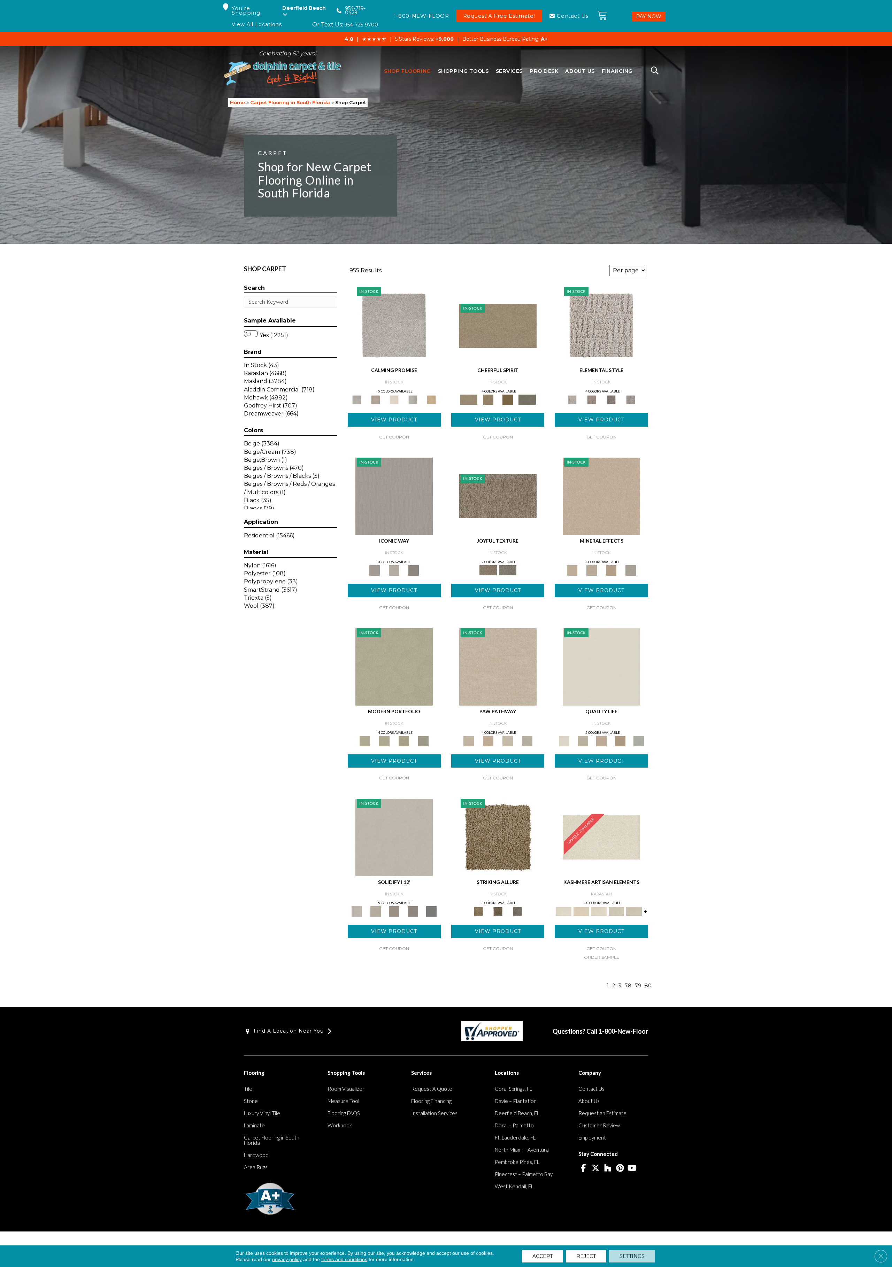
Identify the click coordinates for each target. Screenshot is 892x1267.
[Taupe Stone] (431, 911)
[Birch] (630, 570)
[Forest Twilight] (507, 570)
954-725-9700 (361, 25)
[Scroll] (601, 740)
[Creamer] (599, 911)
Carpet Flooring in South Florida (290, 102)
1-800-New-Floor (623, 1031)
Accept (542, 1256)
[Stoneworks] (413, 399)
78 (628, 986)
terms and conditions (344, 1259)
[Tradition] (620, 740)
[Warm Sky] (498, 837)
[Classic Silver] (394, 325)
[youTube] (632, 1168)
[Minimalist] (394, 837)
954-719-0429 (355, 10)
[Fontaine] (591, 399)
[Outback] (498, 495)
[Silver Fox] (423, 740)
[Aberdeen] (375, 399)
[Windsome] (488, 740)
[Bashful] (581, 911)
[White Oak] (601, 495)
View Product (394, 420)
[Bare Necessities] (404, 740)
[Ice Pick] (527, 740)
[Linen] (498, 666)
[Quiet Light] (488, 399)
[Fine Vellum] (431, 399)
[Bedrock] (611, 399)
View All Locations (257, 24)
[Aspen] (591, 570)
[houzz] (608, 1168)
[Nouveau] (616, 911)
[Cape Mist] (630, 399)
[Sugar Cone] (507, 740)
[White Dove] (394, 666)
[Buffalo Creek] (507, 399)
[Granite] (611, 570)
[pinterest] (620, 1168)
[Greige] (413, 911)
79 (638, 986)
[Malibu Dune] (394, 495)
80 (648, 986)
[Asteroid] (413, 570)
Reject (586, 1256)
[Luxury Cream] (394, 570)
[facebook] (583, 1168)
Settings (632, 1256)
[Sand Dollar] (601, 325)
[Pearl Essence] (583, 740)
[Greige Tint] (517, 911)
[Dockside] (498, 911)
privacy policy (287, 1259)
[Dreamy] (394, 911)
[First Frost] (498, 325)
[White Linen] (601, 666)
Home (237, 102)
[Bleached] (375, 911)
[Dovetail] (394, 399)
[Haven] (384, 740)
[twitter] (596, 1168)
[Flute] (527, 399)
